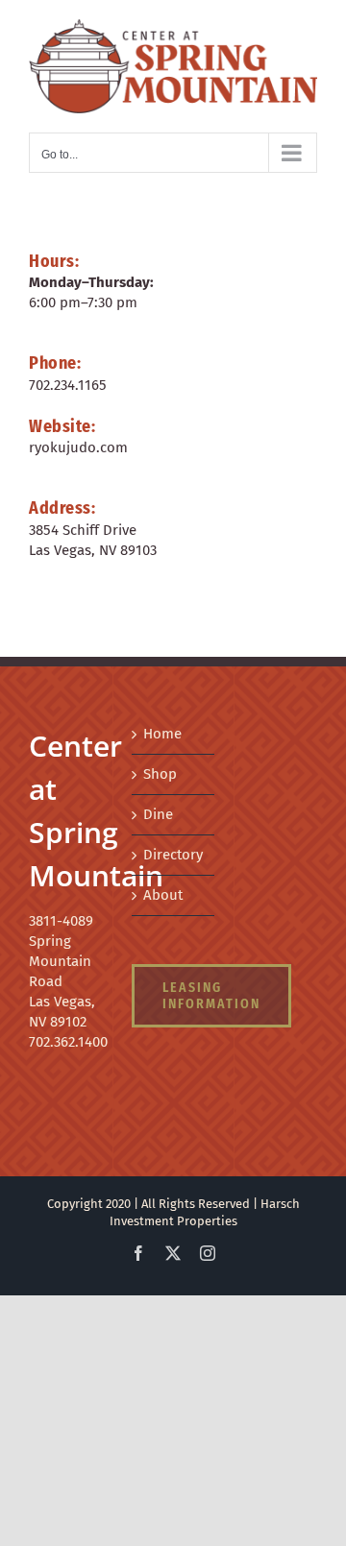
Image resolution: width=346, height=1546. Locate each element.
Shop (160, 766)
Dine (158, 806)
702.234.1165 (68, 377)
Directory (173, 847)
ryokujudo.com (78, 439)
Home (162, 726)
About (163, 887)
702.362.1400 (68, 1034)
